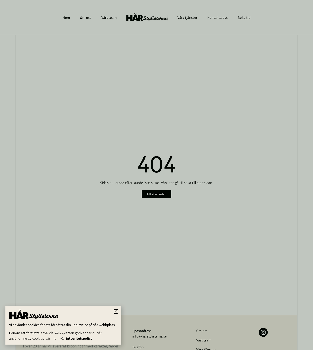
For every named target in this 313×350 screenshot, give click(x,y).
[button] (116, 311)
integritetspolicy (79, 338)
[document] (156, 175)
